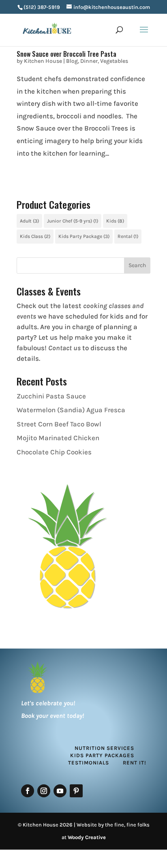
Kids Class (35, 236)
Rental (128, 236)
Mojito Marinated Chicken (58, 438)
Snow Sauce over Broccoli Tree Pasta (66, 54)
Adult (29, 221)
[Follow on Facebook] (27, 790)
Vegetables (114, 61)
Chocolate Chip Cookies (54, 452)
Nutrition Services (104, 748)
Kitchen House (43, 61)
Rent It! (134, 763)
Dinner (89, 61)
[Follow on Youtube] (60, 790)
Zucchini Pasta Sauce (51, 396)
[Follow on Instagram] (43, 790)
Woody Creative (87, 837)
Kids (115, 221)
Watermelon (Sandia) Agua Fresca (71, 410)
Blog (72, 61)
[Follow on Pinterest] (76, 790)
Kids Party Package (83, 236)
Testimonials (88, 763)
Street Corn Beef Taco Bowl (59, 424)
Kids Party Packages (102, 755)
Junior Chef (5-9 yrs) (72, 221)
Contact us (64, 348)
